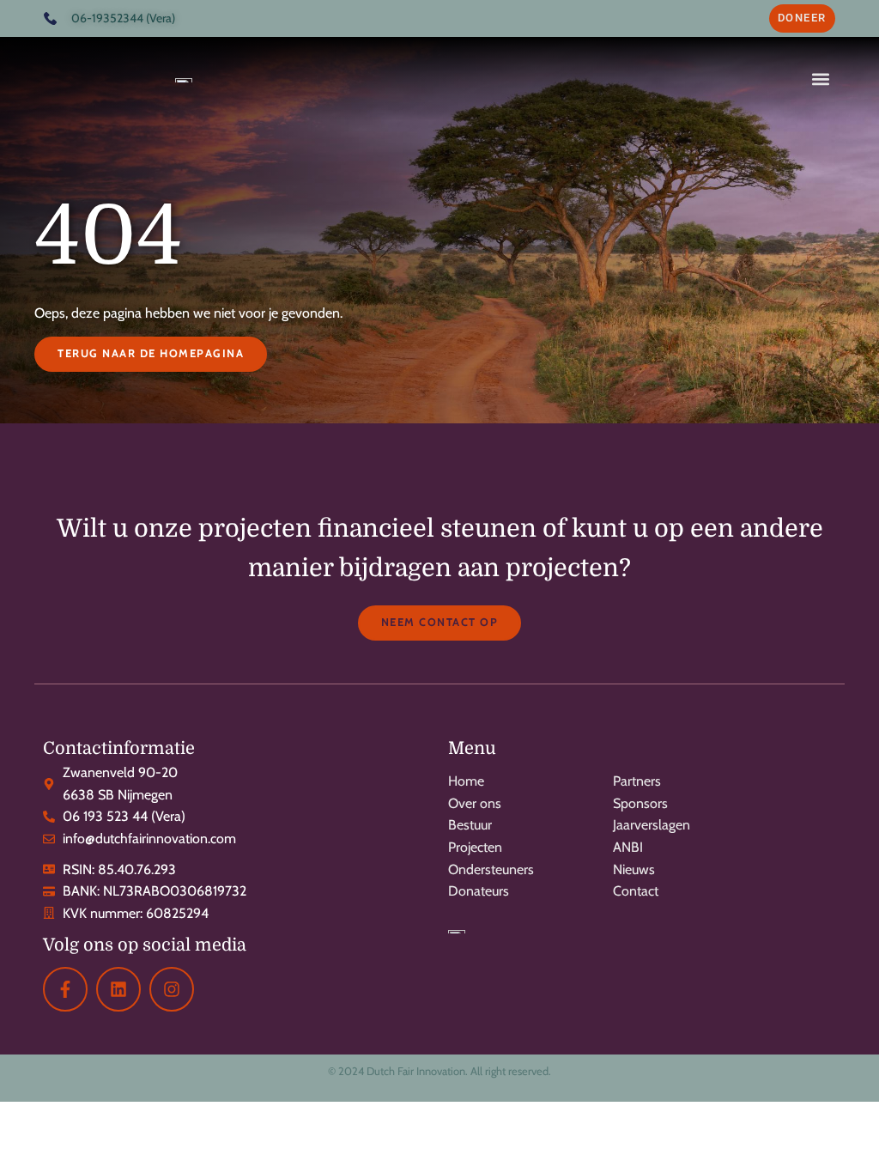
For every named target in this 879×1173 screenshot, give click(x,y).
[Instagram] (171, 989)
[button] (821, 78)
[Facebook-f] (65, 989)
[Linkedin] (118, 989)
